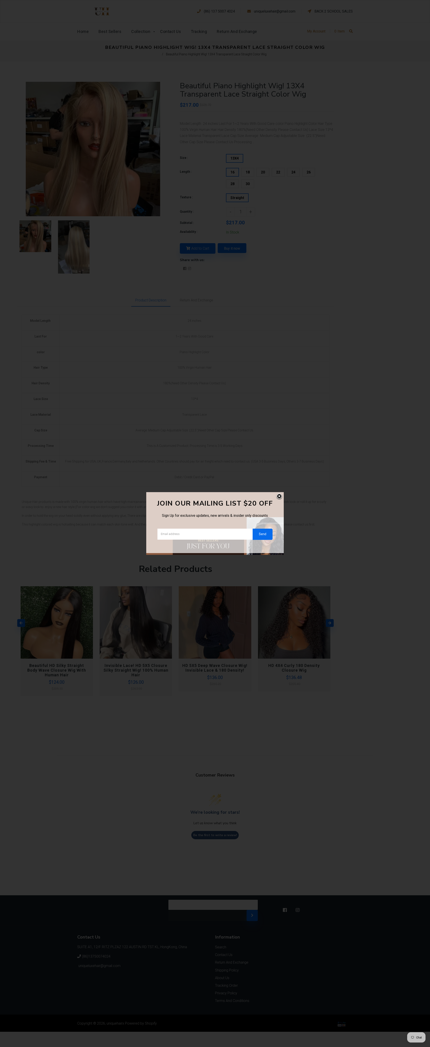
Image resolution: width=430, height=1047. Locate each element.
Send (262, 534)
